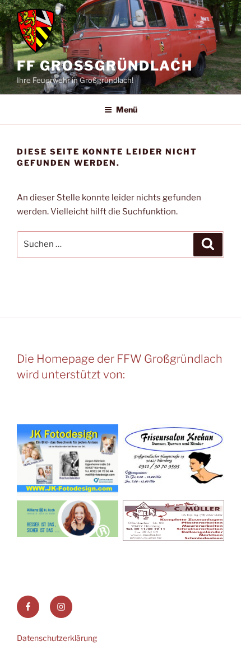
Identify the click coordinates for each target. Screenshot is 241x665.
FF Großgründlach (105, 66)
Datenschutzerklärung (57, 638)
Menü (126, 109)
